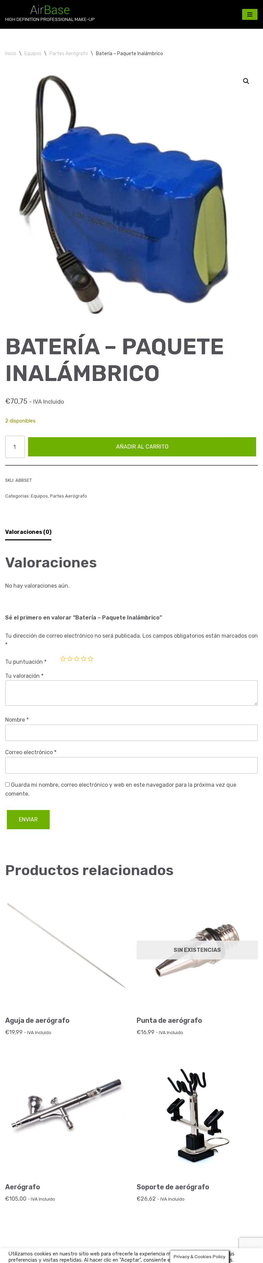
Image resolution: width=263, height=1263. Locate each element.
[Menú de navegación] (250, 14)
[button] (246, 81)
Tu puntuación (26, 662)
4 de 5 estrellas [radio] (83, 658)
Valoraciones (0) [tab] (28, 532)
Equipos (32, 54)
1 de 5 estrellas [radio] (63, 658)
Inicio (10, 54)
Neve (11, 1256)
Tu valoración (24, 676)
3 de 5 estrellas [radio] (76, 658)
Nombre (17, 719)
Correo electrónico (31, 752)
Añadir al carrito (142, 446)
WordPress (85, 1256)
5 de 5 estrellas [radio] (90, 658)
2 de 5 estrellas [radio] (70, 658)
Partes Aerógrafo (68, 54)
